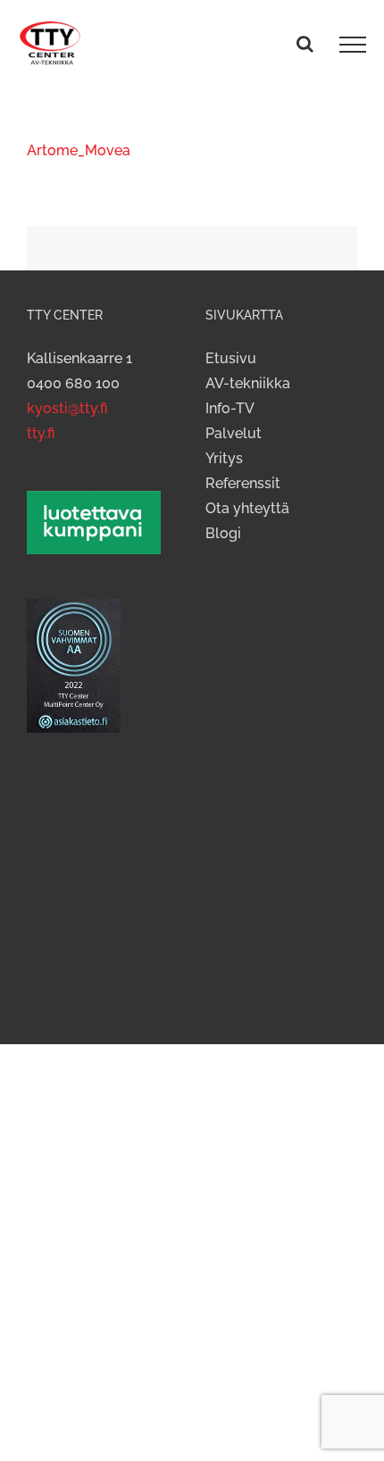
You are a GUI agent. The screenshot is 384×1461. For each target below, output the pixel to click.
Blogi (223, 533)
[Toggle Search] (304, 44)
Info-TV (230, 408)
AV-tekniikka (247, 383)
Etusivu (230, 358)
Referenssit (242, 483)
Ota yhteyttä (247, 508)
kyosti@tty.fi (67, 408)
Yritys (224, 458)
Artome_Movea (78, 150)
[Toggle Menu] (353, 45)
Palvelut (233, 433)
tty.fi (40, 433)
